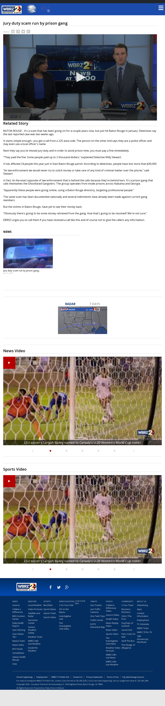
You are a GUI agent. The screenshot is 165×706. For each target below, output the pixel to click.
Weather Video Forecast (113, 649)
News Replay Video (112, 624)
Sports (47, 601)
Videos (109, 601)
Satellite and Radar (34, 615)
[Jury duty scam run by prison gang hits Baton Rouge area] (28, 253)
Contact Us (77, 677)
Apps (139, 609)
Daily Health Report (18, 624)
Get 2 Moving (18, 629)
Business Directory (126, 610)
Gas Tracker (96, 605)
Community (127, 601)
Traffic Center (96, 620)
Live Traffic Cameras (95, 610)
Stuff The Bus (128, 640)
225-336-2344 (142, 680)
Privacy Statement (94, 677)
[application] (80, 77)
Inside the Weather (33, 649)
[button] (80, 77)
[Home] (12, 10)
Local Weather (35, 605)
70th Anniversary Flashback (142, 639)
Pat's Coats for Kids (128, 635)
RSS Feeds (17, 648)
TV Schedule (143, 624)
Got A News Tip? (18, 635)
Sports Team (50, 613)
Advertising (142, 605)
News (15, 601)
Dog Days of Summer (127, 624)
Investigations (66, 601)
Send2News (18, 652)
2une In (16, 605)
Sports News (50, 609)
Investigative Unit (65, 617)
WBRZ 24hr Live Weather (34, 642)
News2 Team (18, 640)
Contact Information (142, 615)
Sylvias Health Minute (19, 658)
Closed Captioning (24, 677)
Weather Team (35, 636)
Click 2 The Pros (126, 617)
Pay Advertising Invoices (133, 677)
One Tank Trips (97, 616)
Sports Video (50, 617)
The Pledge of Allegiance (128, 646)
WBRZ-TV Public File (60, 677)
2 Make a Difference (17, 610)
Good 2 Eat (126, 629)
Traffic (93, 601)
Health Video (112, 619)
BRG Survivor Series (18, 617)
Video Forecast (35, 609)
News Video (18, 644)
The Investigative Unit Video (65, 626)
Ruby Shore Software (54, 688)
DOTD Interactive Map (97, 625)
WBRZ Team (143, 628)
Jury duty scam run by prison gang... (21, 270)
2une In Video (112, 614)
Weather (32, 601)
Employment (143, 620)
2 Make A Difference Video (111, 608)
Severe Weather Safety (32, 630)
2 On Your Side (66, 605)
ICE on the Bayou (64, 610)
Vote (14, 663)
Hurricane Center (33, 621)
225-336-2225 (81, 680)
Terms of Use (113, 677)
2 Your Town (127, 605)
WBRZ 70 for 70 (144, 632)
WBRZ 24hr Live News (111, 656)
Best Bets (48, 605)
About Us (141, 601)
